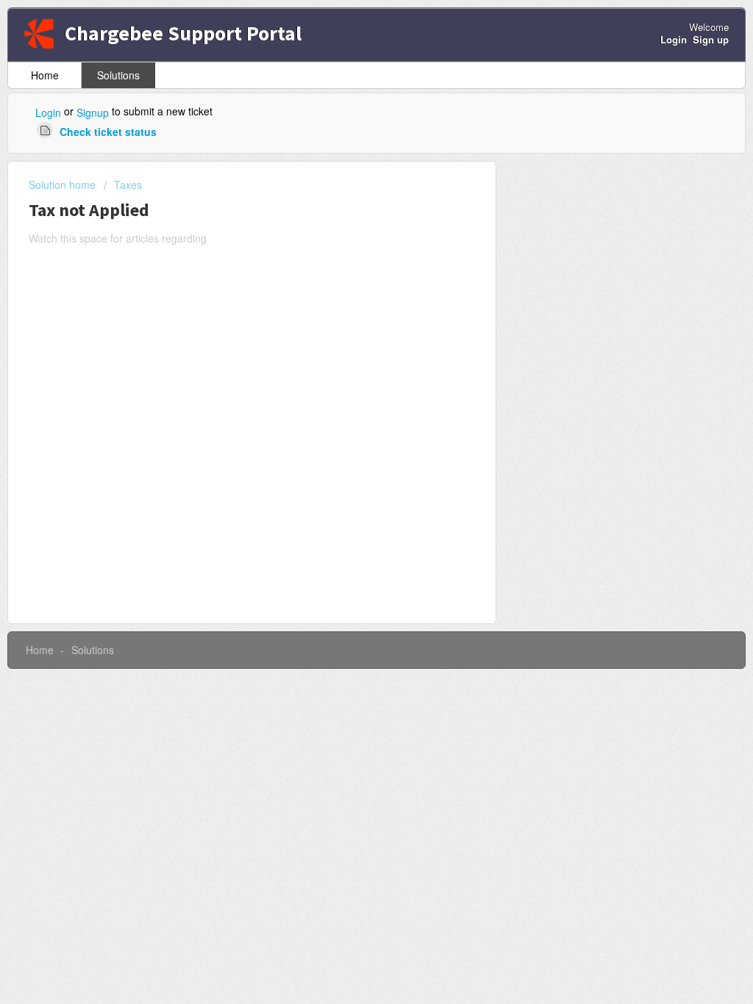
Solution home (64, 184)
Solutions (118, 75)
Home (45, 75)
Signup (92, 112)
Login (48, 112)
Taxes (128, 184)
